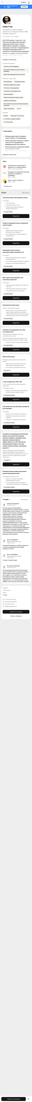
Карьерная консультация (14, 541)
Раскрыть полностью (9, 59)
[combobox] (26, 192)
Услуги (4, 592)
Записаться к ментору (13, 1099)
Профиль (5, 588)
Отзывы (5, 595)
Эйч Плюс (24, 6)
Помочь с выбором (16, 616)
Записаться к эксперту (16, 611)
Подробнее (16, 216)
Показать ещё (8, 186)
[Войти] (29, 2)
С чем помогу (6, 590)
